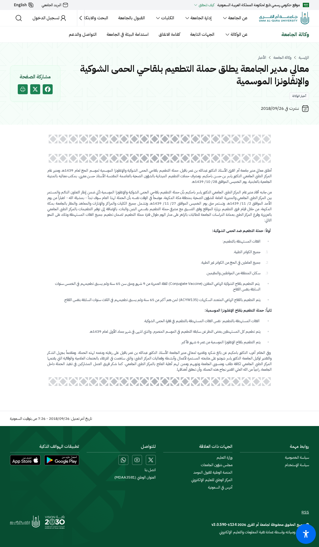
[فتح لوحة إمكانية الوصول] (306, 534)
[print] (23, 89)
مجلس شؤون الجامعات (216, 464)
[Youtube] (137, 460)
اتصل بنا (150, 469)
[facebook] (48, 89)
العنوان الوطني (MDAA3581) (135, 477)
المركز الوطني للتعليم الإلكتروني (211, 479)
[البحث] (18, 18)
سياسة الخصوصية (297, 457)
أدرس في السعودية (220, 487)
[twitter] (35, 89)
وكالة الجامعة (282, 57)
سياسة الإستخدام (297, 464)
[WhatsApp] (123, 460)
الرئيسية (304, 57)
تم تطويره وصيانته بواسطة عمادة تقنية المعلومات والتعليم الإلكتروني (264, 532)
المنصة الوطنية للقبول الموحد (212, 472)
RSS (305, 512)
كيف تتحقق (206, 4)
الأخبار (262, 57)
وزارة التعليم (224, 457)
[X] (151, 460)
